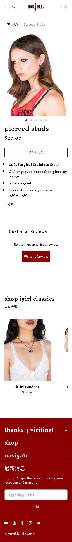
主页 (7, 24)
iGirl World (26, 534)
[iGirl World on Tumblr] (25, 523)
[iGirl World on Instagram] (33, 523)
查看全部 (10, 307)
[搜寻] (14, 6)
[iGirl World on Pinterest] (17, 523)
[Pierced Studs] (36, 73)
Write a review (36, 256)
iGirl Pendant (27, 386)
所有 (17, 24)
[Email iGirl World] (41, 523)
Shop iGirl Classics (29, 298)
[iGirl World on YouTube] (8, 523)
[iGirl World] (36, 6)
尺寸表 (9, 204)
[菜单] (6, 6)
